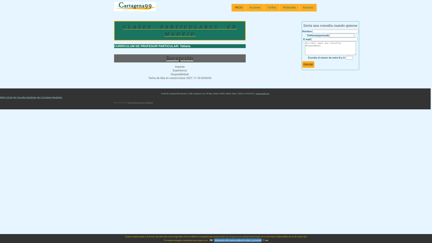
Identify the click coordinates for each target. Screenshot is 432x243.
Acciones (255, 7)
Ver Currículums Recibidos (49, 97)
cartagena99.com (262, 93)
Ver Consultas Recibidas (24, 97)
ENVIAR (308, 64)
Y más (265, 240)
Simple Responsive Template (140, 103)
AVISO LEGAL (6, 97)
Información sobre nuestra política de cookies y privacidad (238, 240)
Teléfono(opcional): (318, 35)
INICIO (238, 7)
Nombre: (307, 31)
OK (211, 240)
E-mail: (307, 39)
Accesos (308, 7)
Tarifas (271, 7)
